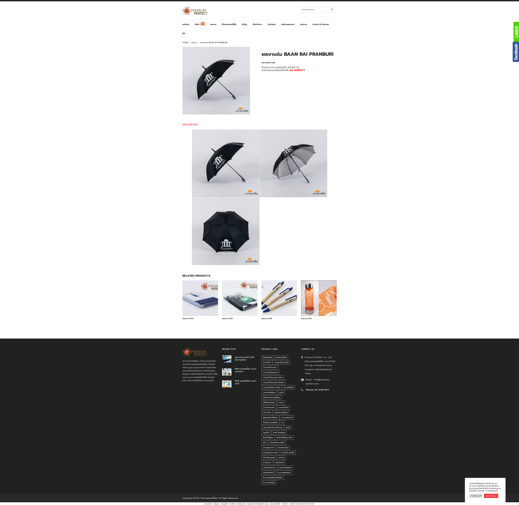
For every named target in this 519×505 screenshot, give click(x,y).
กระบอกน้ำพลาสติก (281, 362)
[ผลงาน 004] (200, 309)
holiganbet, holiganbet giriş (257, 504)
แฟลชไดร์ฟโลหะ (285, 467)
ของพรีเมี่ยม (288, 387)
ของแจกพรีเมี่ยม (269, 392)
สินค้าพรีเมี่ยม (268, 437)
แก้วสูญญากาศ (269, 447)
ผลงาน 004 (188, 318)
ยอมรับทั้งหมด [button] (491, 496)
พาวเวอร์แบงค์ (286, 417)
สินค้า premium (279, 432)
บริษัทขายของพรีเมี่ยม (271, 397)
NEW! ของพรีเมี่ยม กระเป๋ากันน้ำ (245, 382)
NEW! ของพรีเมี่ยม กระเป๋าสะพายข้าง (245, 370)
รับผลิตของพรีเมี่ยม (270, 422)
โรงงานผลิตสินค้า (283, 472)
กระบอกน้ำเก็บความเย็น (271, 387)
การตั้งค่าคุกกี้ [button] (476, 496)
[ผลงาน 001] (239, 309)
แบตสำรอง (267, 462)
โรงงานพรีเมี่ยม (269, 482)
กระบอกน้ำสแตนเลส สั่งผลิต (273, 382)
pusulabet (208, 504)
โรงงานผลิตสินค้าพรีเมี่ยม (272, 477)
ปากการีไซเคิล (283, 407)
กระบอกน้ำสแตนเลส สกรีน (273, 377)
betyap (216, 504)
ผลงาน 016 (267, 318)
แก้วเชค (282, 457)
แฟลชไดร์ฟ (279, 462)
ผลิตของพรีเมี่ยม (281, 412)
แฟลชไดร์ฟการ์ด (269, 467)
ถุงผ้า (281, 392)
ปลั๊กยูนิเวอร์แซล (269, 402)
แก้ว (264, 442)
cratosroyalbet (275, 504)
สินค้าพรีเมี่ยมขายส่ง (284, 437)
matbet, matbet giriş (237, 504)
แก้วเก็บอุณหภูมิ (269, 457)
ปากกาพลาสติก (269, 407)
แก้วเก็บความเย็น (288, 452)
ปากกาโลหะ (267, 412)
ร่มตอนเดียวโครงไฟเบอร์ (272, 427)
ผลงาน (194, 42)
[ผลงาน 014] (319, 309)
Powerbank (268, 357)
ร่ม (283, 422)
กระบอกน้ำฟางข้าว (270, 367)
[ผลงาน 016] (279, 309)
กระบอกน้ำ (267, 362)
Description (189, 124)
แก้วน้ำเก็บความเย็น (277, 442)
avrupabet (224, 504)
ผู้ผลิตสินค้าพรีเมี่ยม (270, 417)
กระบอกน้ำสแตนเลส (270, 372)
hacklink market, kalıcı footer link (301, 504)
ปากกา (281, 402)
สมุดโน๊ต (266, 432)
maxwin (285, 504)
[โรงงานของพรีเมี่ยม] (194, 11)
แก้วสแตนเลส (283, 447)
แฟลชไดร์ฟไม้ (268, 472)
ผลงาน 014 (306, 318)
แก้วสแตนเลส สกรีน (270, 452)
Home (185, 42)
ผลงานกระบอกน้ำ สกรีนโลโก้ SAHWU (244, 358)
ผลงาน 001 (227, 318)
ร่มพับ (288, 427)
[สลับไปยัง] (183, 34)
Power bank (281, 357)
